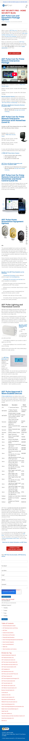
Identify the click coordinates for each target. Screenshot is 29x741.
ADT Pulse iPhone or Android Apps (9, 102)
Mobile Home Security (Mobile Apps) (10, 708)
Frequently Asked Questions (8, 637)
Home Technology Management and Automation (13, 639)
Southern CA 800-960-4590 (21, 2)
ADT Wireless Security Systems (9, 687)
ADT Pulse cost (13, 30)
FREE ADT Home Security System (9, 701)
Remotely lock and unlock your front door (13, 279)
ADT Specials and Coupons (8, 685)
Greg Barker (7, 21)
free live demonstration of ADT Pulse (10, 538)
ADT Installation (6, 669)
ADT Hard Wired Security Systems (10, 664)
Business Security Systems (8, 690)
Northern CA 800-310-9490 (9, 2)
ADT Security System (7, 683)
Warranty (4, 720)
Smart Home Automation (8, 718)
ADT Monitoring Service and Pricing (10, 628)
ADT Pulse (21, 41)
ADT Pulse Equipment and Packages (10, 678)
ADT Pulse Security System (11, 554)
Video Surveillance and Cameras (10, 649)
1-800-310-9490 (9, 732)
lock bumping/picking (14, 277)
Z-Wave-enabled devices (7, 396)
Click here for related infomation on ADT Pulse (14, 542)
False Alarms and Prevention (9, 635)
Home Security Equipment (8, 644)
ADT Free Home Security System (9, 662)
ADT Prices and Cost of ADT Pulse (10, 673)
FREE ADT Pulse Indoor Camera (10, 153)
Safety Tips (5, 646)
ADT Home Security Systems (9, 666)
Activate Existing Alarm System (9, 625)
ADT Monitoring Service (7, 671)
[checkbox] (14, 612)
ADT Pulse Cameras (7, 676)
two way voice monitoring (10, 36)
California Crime (6, 694)
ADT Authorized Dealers (8, 657)
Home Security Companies (8, 642)
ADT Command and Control (8, 659)
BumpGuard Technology (9, 275)
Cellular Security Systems (8, 632)
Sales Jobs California (7, 713)
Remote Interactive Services (8, 96)
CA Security (5, 692)
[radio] (14, 608)
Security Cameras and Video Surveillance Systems (13, 715)
